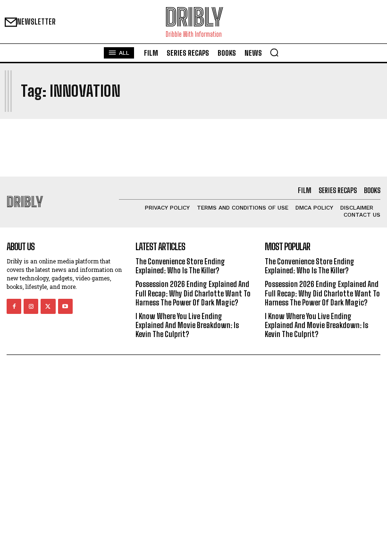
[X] (48, 306)
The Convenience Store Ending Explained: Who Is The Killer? (180, 266)
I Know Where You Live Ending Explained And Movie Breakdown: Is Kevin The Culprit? (187, 325)
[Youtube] (65, 306)
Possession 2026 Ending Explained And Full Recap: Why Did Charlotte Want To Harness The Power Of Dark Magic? (193, 292)
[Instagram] (31, 306)
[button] (274, 52)
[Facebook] (14, 306)
